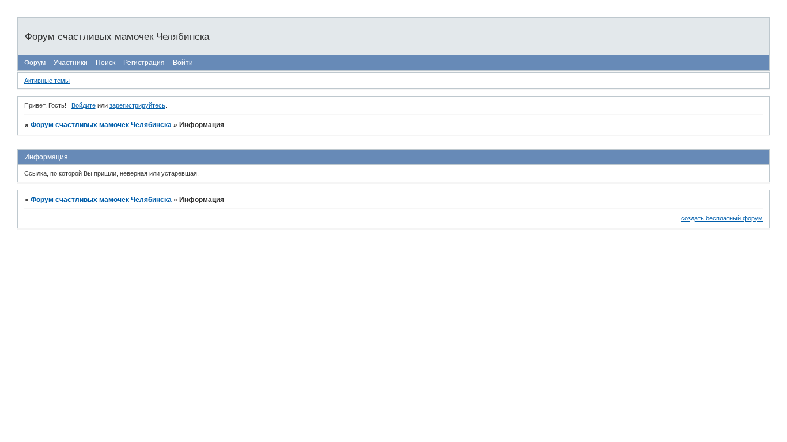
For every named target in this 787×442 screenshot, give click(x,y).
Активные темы (47, 80)
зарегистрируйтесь (137, 105)
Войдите (83, 105)
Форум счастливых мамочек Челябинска (101, 125)
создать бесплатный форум (722, 218)
